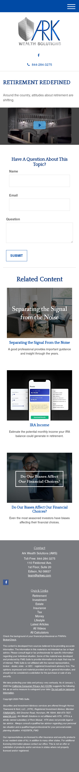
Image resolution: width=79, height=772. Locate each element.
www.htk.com (9, 716)
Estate (39, 604)
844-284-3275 (42, 64)
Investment (39, 600)
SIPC (12, 712)
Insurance (39, 608)
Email (13, 195)
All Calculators (39, 632)
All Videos (39, 628)
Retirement (39, 596)
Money (39, 616)
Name (13, 171)
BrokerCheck (9, 639)
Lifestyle (39, 620)
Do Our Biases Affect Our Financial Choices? (40, 509)
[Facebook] (39, 55)
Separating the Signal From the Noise (39, 343)
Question (13, 219)
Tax (39, 612)
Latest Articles (40, 624)
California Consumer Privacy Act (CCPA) (32, 685)
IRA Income (39, 425)
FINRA (6, 712)
